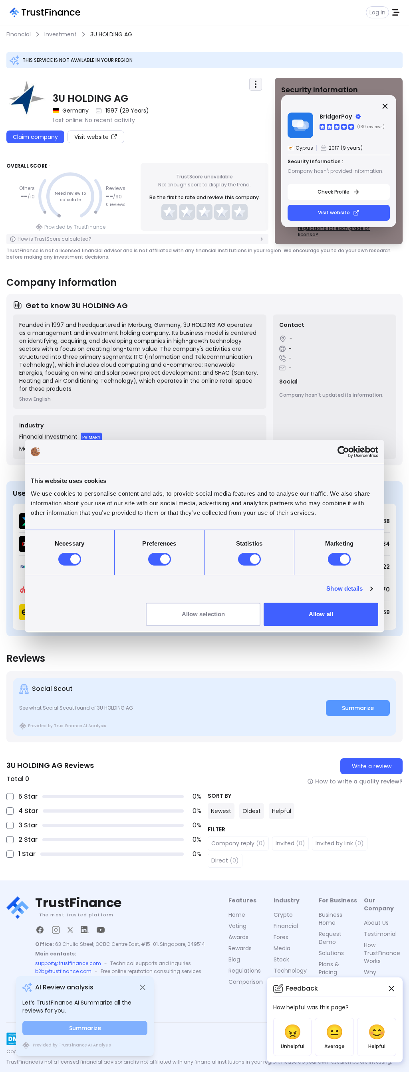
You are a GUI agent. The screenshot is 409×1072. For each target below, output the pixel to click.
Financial (286, 926)
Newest (221, 811)
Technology (290, 971)
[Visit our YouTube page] (100, 930)
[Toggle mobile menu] (395, 12)
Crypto (283, 915)
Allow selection (203, 614)
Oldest (251, 811)
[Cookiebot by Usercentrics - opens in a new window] (343, 452)
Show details (344, 588)
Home (236, 915)
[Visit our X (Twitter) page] (70, 930)
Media (282, 948)
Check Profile (333, 191)
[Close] (385, 106)
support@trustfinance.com (68, 963)
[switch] (159, 559)
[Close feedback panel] (391, 988)
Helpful (281, 811)
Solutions (331, 953)
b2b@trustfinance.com (63, 971)
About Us (376, 923)
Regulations (244, 971)
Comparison (245, 982)
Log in (377, 12)
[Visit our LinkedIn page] (84, 930)
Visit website (334, 212)
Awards (238, 937)
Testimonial (380, 934)
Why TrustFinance (382, 976)
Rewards (240, 948)
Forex (281, 937)
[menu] (255, 84)
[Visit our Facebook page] (40, 930)
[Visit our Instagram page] (56, 930)
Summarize (358, 708)
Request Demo (330, 938)
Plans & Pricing (329, 968)
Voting (237, 926)
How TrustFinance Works (382, 953)
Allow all (321, 614)
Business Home (330, 919)
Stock (281, 959)
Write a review (371, 766)
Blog (234, 959)
